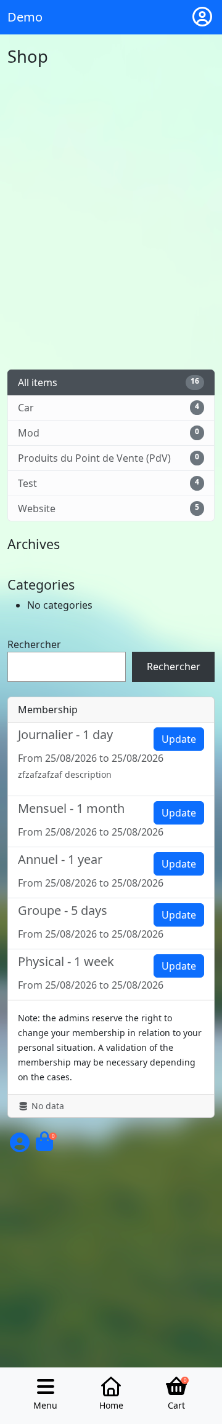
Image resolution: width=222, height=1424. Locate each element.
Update (179, 739)
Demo (25, 17)
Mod (108, 433)
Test (108, 483)
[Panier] (44, 1146)
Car (108, 407)
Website (108, 508)
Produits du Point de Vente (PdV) (108, 458)
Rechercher (34, 644)
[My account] (202, 17)
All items (108, 382)
